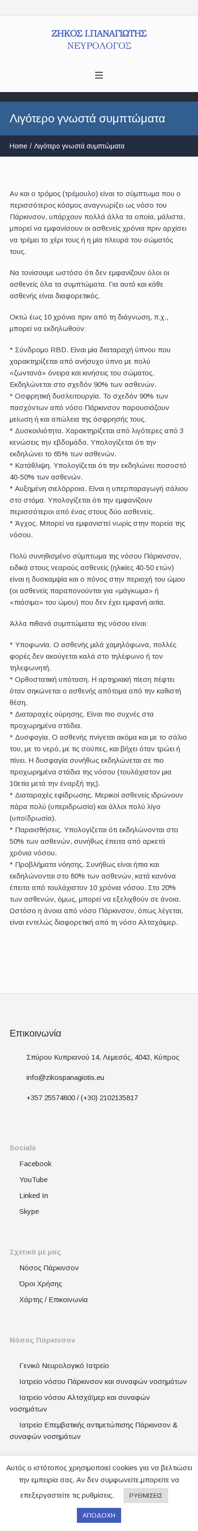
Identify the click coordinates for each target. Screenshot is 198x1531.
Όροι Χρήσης (40, 1283)
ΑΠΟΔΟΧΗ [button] (99, 1515)
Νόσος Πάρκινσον (49, 1268)
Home (18, 146)
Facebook (35, 1163)
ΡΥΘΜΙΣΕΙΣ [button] (145, 1495)
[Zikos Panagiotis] (99, 39)
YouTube (33, 1179)
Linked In (33, 1195)
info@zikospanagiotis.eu (65, 1077)
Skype (29, 1211)
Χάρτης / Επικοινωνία (53, 1299)
